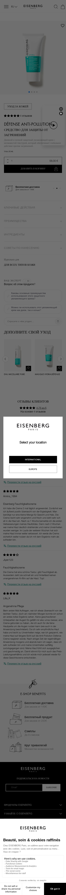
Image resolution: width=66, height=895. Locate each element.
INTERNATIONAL (33, 460)
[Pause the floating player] (61, 113)
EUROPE (33, 469)
